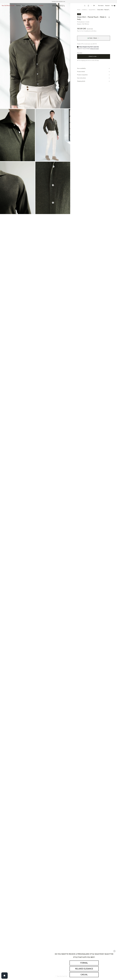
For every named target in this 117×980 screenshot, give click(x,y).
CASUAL (84, 975)
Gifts (36, 5)
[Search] (85, 6)
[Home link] (58, 5)
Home (78, 9)
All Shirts (84, 9)
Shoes (23, 5)
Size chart (79, 52)
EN (94, 5)
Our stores (100, 5)
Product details (81, 71)
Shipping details (81, 81)
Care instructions (81, 78)
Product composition (82, 74)
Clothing (18, 5)
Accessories (30, 5)
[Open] (4, 975)
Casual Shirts (92, 9)
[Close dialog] (114, 951)
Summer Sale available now (58, 1)
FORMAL (84, 963)
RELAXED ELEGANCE (84, 969)
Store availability (81, 68)
